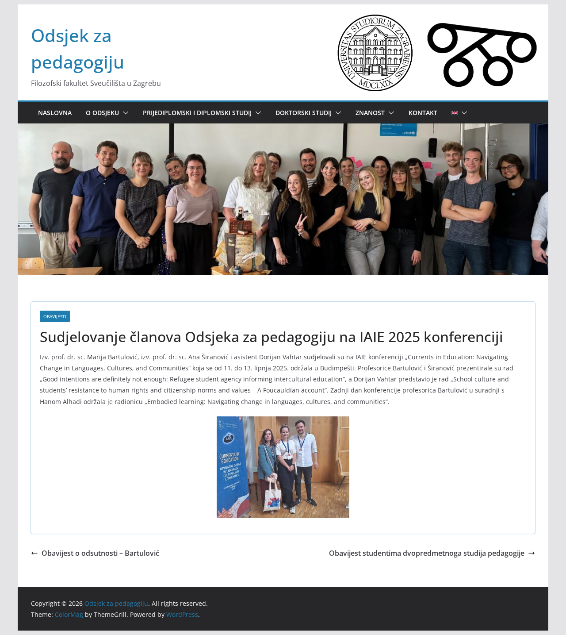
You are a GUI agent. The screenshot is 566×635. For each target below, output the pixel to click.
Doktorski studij (303, 112)
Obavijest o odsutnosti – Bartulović (100, 553)
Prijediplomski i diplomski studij (197, 112)
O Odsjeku (102, 112)
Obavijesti (54, 316)
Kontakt (423, 112)
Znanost (370, 112)
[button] (124, 113)
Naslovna (55, 112)
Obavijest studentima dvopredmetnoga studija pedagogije (426, 553)
